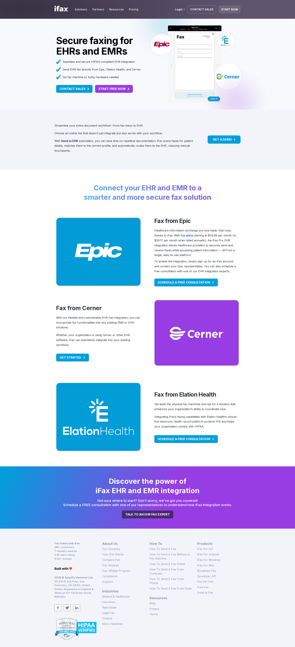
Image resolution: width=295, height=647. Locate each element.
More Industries (112, 624)
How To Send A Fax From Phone (167, 581)
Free (203, 587)
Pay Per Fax (205, 581)
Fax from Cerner (79, 307)
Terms (154, 614)
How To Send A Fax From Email (171, 588)
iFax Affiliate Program (116, 570)
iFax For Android (208, 554)
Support (107, 581)
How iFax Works (113, 554)
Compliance (109, 576)
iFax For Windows (208, 560)
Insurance (108, 602)
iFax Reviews (110, 565)
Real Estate (109, 607)
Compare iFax (111, 560)
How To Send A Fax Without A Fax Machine (170, 556)
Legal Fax (108, 613)
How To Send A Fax (163, 549)
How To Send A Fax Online (167, 564)
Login (178, 9)
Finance (107, 618)
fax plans (187, 235)
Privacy (154, 608)
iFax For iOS (205, 549)
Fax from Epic (172, 220)
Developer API (206, 576)
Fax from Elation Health (185, 394)
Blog (152, 603)
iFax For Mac (205, 565)
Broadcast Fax (206, 570)
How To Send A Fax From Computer (167, 571)
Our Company (111, 549)
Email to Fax (205, 592)
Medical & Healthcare (116, 596)
